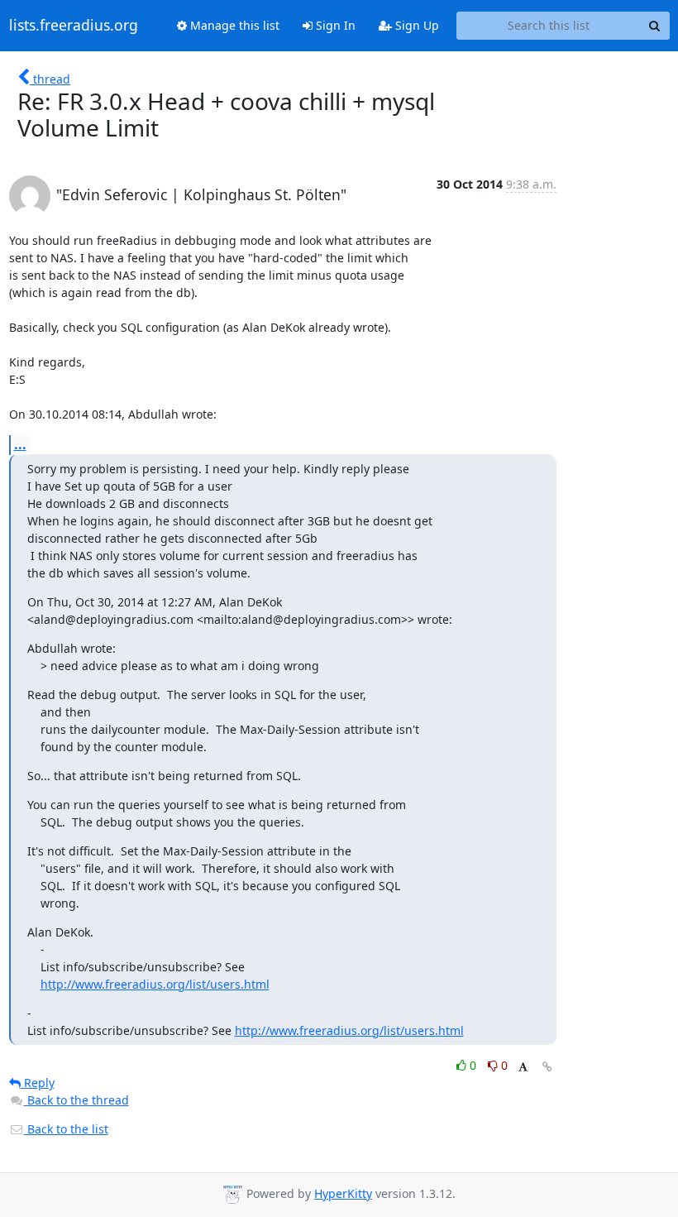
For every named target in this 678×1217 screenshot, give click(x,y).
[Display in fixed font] (523, 1067)
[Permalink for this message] (547, 1067)
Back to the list (66, 1129)
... (20, 444)
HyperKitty (343, 1193)
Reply (38, 1082)
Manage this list (233, 25)
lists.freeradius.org (73, 26)
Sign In (334, 25)
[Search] (655, 26)
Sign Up (415, 25)
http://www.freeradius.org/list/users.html (155, 984)
